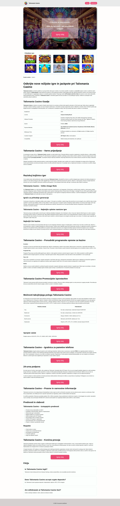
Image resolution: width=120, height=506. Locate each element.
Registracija (93, 3)
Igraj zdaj (60, 34)
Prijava (87, 3)
